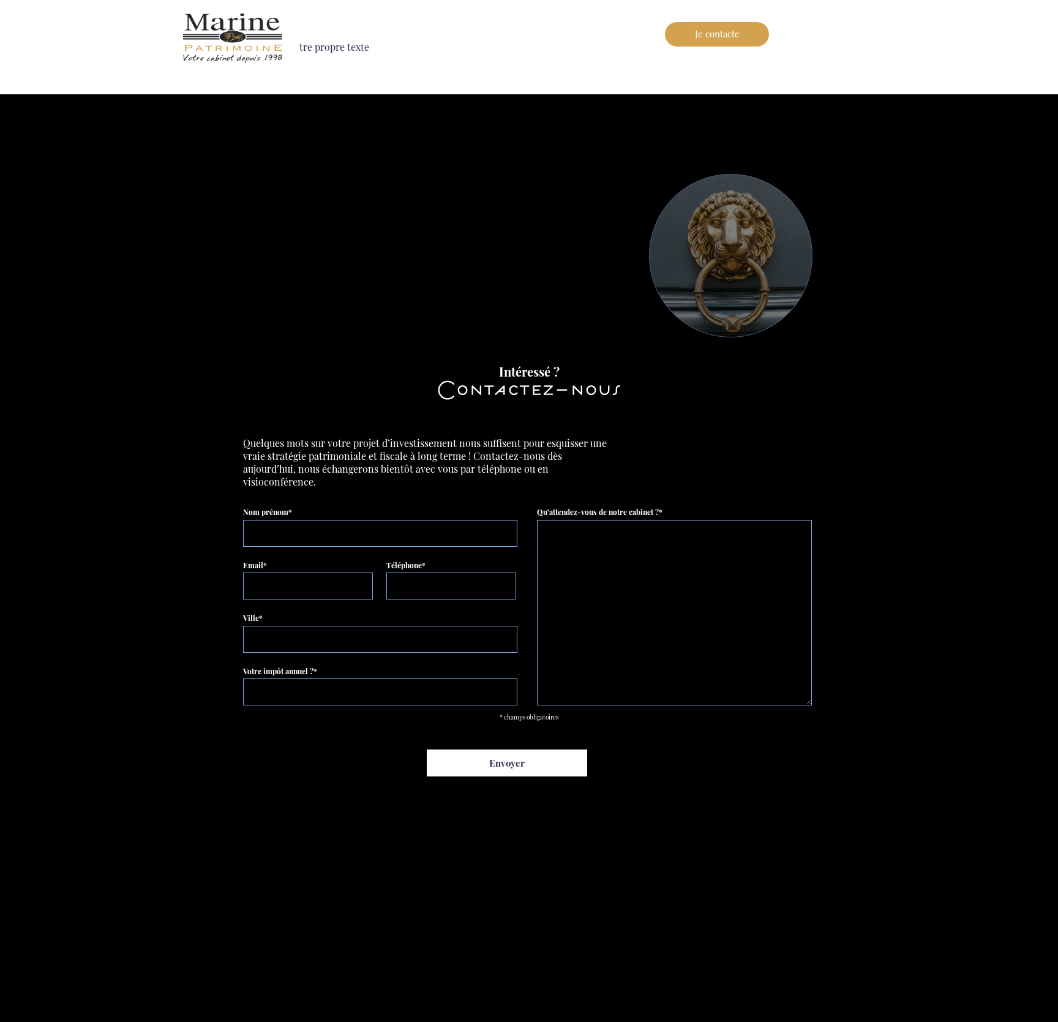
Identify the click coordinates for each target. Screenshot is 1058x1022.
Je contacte (717, 34)
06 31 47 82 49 (835, 33)
